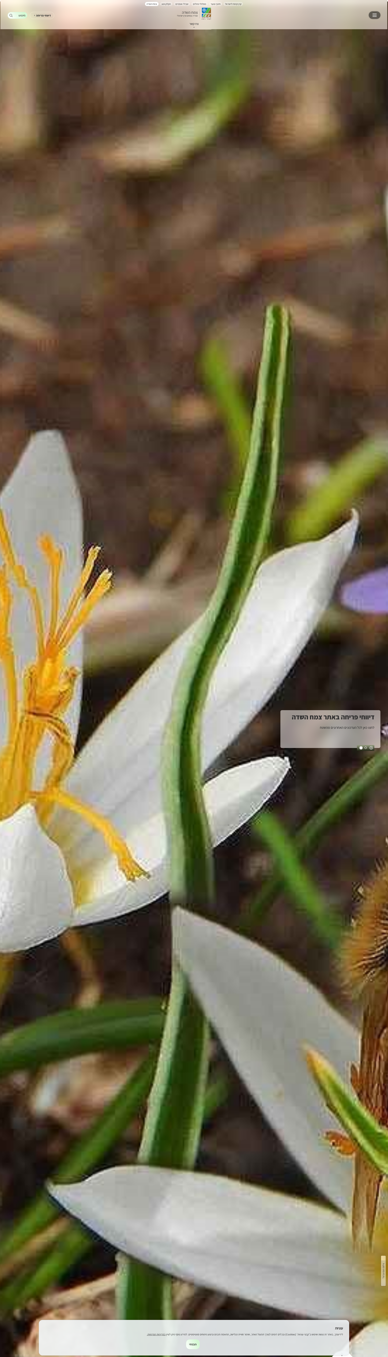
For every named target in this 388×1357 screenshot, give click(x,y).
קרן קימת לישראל (233, 4)
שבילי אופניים (181, 4)
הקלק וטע (166, 4)
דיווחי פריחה (43, 15)
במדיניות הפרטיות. (156, 1334)
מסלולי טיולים (199, 4)
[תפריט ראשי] (374, 15)
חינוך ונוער (216, 4)
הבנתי (193, 1344)
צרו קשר (194, 24)
